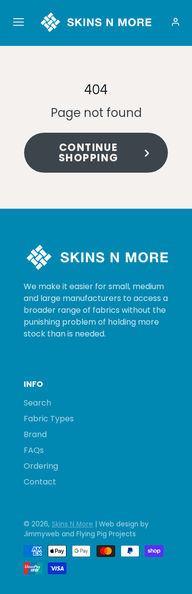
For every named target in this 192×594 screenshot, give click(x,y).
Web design (118, 524)
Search (37, 402)
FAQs (34, 450)
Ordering (41, 466)
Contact (40, 481)
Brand (35, 434)
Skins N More (72, 524)
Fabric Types (49, 418)
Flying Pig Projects (106, 534)
